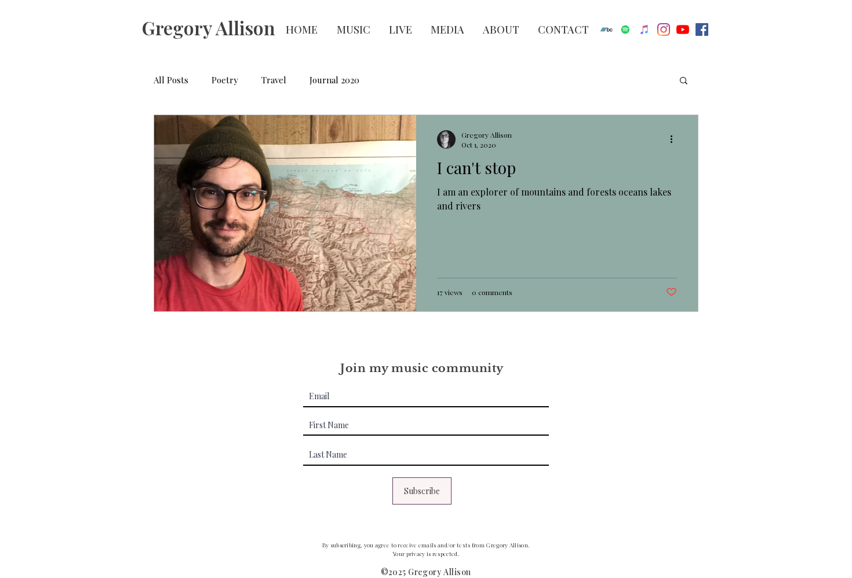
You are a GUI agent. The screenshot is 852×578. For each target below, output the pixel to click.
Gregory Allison (208, 27)
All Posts (171, 80)
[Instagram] (663, 29)
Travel (273, 80)
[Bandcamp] (606, 29)
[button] (683, 81)
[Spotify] (625, 29)
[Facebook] (702, 29)
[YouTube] (682, 29)
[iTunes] (644, 29)
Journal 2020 (334, 80)
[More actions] (675, 139)
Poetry (225, 80)
